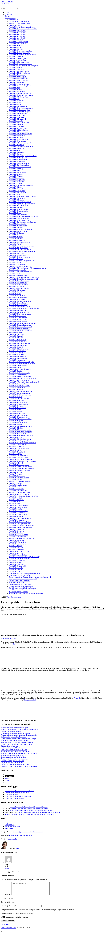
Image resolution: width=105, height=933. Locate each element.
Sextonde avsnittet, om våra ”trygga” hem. (14, 755)
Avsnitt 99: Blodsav (15, 571)
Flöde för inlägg (10, 825)
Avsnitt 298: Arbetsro (16, 437)
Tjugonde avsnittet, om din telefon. (12, 762)
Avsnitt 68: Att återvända (17, 513)
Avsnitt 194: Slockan (16, 227)
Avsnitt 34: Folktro (15, 450)
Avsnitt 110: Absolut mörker (18, 58)
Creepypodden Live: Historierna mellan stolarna (24, 573)
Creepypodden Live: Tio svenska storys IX (23, 579)
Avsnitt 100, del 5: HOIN (17, 38)
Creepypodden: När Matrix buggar (20, 835)
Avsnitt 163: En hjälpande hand (19, 165)
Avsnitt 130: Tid (14, 99)
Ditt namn (4, 898)
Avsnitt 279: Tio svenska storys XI (20, 398)
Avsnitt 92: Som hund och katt (19, 558)
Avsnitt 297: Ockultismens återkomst (21, 435)
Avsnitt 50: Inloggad (15, 479)
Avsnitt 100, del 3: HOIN (17, 34)
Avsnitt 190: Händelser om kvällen (20, 220)
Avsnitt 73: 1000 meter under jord (20, 522)
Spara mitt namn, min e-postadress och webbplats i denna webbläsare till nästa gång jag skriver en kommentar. (38, 910)
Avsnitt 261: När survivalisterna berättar (22, 364)
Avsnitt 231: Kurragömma (17, 303)
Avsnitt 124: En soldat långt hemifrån (21, 86)
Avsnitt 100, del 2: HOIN (17, 32)
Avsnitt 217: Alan (14, 273)
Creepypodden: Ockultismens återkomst (18, 796)
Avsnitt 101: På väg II (16, 40)
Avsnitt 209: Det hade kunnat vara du (21, 257)
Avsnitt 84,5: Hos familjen (17, 542)
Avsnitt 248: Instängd (16, 336)
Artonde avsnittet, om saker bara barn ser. (14, 759)
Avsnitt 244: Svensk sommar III (19, 329)
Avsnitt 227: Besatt (15, 294)
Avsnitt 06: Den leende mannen (19, 21)
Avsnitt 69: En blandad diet (18, 514)
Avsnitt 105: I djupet (15, 47)
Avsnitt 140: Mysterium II (17, 119)
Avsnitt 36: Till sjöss (15, 454)
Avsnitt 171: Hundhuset (16, 181)
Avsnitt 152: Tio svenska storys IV (20, 143)
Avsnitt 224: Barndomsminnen (19, 288)
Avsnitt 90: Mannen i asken (18, 555)
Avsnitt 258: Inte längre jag (18, 356)
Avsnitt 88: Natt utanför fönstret (19, 551)
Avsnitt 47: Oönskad (15, 474)
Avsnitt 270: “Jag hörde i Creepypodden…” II (24, 382)
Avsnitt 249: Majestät (16, 338)
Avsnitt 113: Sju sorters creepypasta (20, 64)
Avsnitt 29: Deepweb (16, 421)
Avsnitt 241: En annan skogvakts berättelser (23, 323)
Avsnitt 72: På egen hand (17, 520)
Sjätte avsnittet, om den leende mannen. (13, 737)
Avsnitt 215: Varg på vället (17, 270)
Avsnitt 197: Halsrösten (16, 233)
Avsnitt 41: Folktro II (16, 463)
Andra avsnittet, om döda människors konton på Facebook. (20, 729)
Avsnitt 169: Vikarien (16, 176)
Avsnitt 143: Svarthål (16, 124)
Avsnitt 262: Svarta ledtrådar (18, 365)
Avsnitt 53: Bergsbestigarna (18, 485)
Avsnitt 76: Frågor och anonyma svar (21, 527)
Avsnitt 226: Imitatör (15, 292)
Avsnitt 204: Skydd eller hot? (18, 248)
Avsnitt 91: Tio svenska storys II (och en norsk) (24, 557)
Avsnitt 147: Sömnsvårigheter (18, 132)
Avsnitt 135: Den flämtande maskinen (21, 108)
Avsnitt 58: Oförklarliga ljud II (19, 494)
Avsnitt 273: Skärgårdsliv (17, 387)
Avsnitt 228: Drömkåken (17, 295)
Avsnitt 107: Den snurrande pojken (20, 51)
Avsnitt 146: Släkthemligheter (18, 130)
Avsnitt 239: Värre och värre (18, 318)
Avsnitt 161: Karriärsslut (17, 161)
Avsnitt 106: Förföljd (16, 49)
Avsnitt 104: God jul (15, 45)
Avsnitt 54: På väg (15, 487)
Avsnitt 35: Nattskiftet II (17, 452)
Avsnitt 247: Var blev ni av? (18, 334)
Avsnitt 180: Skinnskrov (17, 200)
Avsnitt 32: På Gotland (16, 446)
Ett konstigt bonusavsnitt (17, 582)
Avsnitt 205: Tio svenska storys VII (20, 249)
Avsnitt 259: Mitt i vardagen (18, 358)
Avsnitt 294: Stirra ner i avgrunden (20, 430)
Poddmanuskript (10, 18)
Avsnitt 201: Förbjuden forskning (20, 242)
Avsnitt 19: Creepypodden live (19, 218)
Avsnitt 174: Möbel (15, 187)
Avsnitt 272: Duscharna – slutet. (19, 386)
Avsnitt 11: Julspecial (16, 56)
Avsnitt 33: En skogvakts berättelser (20, 448)
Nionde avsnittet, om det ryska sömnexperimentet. (17, 742)
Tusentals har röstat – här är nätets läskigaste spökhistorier (28, 807)
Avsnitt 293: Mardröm (16, 428)
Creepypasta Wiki (30, 700)
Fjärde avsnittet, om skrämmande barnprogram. (16, 733)
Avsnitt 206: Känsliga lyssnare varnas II (22, 251)
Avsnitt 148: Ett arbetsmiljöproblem (20, 134)
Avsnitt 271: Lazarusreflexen (18, 384)
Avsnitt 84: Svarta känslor (17, 544)
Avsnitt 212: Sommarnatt (17, 264)
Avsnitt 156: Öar (14, 150)
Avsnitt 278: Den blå (15, 397)
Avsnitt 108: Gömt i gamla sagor (19, 53)
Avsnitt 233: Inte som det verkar (19, 306)
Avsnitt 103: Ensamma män (18, 43)
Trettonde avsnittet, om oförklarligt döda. (14, 750)
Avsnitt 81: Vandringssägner (18, 536)
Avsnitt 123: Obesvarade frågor (19, 84)
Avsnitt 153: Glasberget (16, 145)
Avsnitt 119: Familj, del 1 (17, 75)
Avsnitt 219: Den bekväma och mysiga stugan (24, 277)
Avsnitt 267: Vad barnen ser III (19, 375)
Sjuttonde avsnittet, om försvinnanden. (13, 757)
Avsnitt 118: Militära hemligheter (19, 73)
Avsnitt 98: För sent (15, 570)
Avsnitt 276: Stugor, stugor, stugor (20, 393)
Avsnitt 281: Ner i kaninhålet (18, 404)
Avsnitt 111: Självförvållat (17, 60)
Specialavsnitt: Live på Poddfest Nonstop (22, 588)
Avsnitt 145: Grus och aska (18, 128)
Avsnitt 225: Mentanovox (17, 290)
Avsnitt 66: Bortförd (15, 509)
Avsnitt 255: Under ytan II (17, 351)
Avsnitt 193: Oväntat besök (18, 226)
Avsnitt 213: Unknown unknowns (20, 266)
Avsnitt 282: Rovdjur (16, 406)
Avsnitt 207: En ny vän (16, 253)
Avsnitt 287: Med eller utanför (19, 415)
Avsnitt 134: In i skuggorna (18, 106)
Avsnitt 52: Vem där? (16, 483)
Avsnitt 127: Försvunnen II (17, 91)
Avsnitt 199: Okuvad (16, 237)
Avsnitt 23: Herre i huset (17, 299)
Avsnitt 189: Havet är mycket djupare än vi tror (24, 216)
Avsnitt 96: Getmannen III (17, 566)
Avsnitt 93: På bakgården (17, 560)
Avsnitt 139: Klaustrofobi (17, 115)
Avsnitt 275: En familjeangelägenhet (21, 391)
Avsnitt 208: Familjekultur (17, 255)
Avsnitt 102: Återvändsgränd (18, 42)
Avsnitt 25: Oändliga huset (17, 340)
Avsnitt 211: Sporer (15, 262)
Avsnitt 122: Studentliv (16, 82)
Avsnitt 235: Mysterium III (17, 310)
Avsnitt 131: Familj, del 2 (17, 100)
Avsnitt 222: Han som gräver (18, 284)
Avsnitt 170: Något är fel (17, 180)
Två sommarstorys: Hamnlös (18, 592)
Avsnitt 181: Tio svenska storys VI (20, 202)
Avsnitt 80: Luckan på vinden (18, 535)
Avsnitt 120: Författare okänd (18, 78)
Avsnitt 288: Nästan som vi (18, 417)
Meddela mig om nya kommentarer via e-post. (18, 913)
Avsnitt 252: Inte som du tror (18, 345)
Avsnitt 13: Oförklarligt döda (18, 97)
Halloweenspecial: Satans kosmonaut (21, 586)
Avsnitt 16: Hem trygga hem (18, 157)
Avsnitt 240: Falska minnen (18, 321)
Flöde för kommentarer (12, 826)
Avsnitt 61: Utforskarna (16, 500)
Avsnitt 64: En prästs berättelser (19, 505)
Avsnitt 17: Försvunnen (16, 178)
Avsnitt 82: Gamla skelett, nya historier (21, 538)
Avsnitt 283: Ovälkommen (17, 408)
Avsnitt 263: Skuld (15, 367)
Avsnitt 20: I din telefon (16, 238)
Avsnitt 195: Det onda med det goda (20, 229)
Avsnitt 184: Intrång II (16, 207)
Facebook (77, 698)
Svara (7, 868)
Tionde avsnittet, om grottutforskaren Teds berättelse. (18, 744)
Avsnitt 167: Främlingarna (17, 172)
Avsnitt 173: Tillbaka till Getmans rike (21, 185)
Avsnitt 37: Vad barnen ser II (18, 455)
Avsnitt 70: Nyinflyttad (16, 516)
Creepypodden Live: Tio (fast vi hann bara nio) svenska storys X (30, 577)
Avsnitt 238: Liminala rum (17, 316)
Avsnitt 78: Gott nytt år (16, 531)
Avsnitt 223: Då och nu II (17, 286)
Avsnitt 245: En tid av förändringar (20, 330)
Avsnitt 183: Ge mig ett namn (18, 205)
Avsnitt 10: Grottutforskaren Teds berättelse (23, 29)
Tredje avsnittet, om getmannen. (11, 731)
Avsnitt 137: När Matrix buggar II (20, 112)
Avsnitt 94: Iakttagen (15, 562)
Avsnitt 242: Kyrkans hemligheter (20, 325)
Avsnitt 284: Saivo (15, 409)
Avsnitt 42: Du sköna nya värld (19, 465)
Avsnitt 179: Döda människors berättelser (22, 196)
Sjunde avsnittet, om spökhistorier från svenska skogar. (18, 739)
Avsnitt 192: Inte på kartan (17, 224)
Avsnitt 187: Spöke (15, 213)
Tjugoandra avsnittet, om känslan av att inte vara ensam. (19, 766)
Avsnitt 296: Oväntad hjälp (17, 433)
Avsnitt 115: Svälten (15, 67)
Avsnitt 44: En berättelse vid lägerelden (21, 468)
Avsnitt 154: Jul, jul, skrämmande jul (21, 146)
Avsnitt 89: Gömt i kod (16, 553)
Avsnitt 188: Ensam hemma (18, 215)
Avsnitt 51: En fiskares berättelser (20, 481)
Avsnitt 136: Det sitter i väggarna (19, 110)
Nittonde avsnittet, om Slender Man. (12, 761)
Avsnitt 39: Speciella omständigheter (21, 459)
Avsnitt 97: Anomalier (16, 568)
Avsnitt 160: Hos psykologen (18, 159)
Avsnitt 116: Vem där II (16, 69)
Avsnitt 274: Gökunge (16, 389)
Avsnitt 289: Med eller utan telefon (20, 419)
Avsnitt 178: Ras (14, 194)
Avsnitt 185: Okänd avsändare (19, 209)
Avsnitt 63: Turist (14, 503)
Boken (7, 12)
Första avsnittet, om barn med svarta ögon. (14, 728)
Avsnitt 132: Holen (15, 102)
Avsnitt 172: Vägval (15, 183)
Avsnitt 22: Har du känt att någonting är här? (23, 279)
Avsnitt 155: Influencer (16, 148)
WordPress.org (9, 828)
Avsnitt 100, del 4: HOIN (17, 36)
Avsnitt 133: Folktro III (16, 104)
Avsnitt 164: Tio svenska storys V (20, 167)
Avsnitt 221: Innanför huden (18, 283)
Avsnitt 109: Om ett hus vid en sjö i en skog (23, 54)
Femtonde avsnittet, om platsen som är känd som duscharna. (20, 753)
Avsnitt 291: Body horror (17, 424)
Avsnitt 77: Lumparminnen (17, 529)
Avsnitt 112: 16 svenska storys (19, 62)
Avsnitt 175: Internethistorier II (19, 189)
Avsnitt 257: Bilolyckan (16, 354)
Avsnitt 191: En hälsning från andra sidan (22, 222)
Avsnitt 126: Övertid (15, 89)
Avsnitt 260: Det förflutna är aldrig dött (21, 362)
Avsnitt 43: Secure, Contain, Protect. (21, 467)
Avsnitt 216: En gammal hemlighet (20, 272)
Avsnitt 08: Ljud (14, 25)
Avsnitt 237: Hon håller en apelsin (20, 314)
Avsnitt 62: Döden (15, 501)
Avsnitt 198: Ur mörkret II (17, 235)
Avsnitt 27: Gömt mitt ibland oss (19, 380)
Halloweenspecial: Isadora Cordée (20, 584)
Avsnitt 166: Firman (15, 170)
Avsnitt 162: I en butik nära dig (19, 163)
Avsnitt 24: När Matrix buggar (19, 319)
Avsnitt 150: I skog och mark (18, 139)
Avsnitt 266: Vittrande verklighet (19, 373)
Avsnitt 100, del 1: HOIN (17, 31)
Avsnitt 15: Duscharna (16, 137)
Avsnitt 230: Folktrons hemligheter (20, 301)
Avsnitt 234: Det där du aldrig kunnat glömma (24, 308)
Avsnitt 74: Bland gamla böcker (19, 524)
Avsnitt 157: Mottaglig (16, 152)
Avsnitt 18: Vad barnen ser (17, 198)
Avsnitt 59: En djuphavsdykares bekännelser (23, 496)
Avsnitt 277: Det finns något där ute (20, 395)
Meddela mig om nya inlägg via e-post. (16, 917)
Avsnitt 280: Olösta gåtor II (18, 402)
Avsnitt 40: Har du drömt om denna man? (22, 461)
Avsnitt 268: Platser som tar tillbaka (20, 376)
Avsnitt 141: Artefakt (16, 121)
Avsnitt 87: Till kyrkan (16, 549)
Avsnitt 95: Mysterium (16, 564)
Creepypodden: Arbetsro (13, 794)
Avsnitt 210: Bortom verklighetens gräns (22, 261)
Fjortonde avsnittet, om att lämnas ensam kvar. (16, 751)
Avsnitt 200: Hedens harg (17, 240)
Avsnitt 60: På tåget (15, 498)
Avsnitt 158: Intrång (15, 154)
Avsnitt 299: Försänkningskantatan (20, 439)
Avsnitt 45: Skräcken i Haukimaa (19, 470)
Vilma (7, 814)
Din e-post (4, 902)
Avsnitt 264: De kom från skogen (20, 369)
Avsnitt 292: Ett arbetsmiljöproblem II (21, 426)
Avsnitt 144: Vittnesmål (16, 126)
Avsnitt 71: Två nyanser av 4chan (20, 518)
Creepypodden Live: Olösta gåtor (20, 575)
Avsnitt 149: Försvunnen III (18, 135)
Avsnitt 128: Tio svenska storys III (20, 93)
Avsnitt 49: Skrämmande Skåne (19, 478)
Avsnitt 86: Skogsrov (16, 547)
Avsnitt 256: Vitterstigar (16, 352)
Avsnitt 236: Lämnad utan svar (19, 312)
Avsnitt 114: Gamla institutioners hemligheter (23, 66)
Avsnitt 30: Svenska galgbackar (19, 441)
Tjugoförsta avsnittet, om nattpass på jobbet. (15, 764)
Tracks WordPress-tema (8, 928)
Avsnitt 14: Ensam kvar (16, 117)
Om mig (7, 16)
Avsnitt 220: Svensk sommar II (19, 281)
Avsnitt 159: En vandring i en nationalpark (23, 156)
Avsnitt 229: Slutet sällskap (18, 297)
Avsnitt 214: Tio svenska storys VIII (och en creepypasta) (27, 268)
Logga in (8, 823)
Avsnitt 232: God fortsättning (18, 305)
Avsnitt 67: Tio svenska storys (18, 511)
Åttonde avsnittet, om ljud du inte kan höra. (15, 740)
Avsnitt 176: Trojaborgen (17, 191)
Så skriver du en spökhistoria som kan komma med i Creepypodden (33, 814)
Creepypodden (9, 14)
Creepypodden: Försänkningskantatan (17, 793)
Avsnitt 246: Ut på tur (16, 332)
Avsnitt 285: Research (16, 411)
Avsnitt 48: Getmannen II (17, 476)
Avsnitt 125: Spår (14, 88)
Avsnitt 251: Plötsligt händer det (19, 343)
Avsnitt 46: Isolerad (15, 472)
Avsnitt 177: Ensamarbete (17, 192)
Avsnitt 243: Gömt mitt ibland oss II (20, 327)
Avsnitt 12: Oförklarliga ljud (18, 77)
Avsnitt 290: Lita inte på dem (18, 422)
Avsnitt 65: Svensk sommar (18, 507)
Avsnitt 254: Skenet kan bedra (19, 349)
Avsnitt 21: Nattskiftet (16, 259)
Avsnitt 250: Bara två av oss (18, 341)
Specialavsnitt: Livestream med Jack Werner (23, 590)
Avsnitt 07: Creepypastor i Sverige (20, 23)
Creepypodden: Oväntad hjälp (14, 798)
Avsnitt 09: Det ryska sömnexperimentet (22, 27)
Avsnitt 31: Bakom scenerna (18, 444)
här (14, 644)
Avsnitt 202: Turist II (15, 244)
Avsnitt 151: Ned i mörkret (17, 141)
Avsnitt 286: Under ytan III (18, 413)
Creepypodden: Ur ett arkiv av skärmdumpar (19, 791)
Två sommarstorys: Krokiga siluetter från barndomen (26, 593)
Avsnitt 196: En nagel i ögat (18, 231)
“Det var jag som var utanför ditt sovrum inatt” (28, 832)
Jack (8, 597)
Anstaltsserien (13, 20)
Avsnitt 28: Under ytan (16, 400)
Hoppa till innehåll (7, 2)
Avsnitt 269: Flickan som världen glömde (22, 378)
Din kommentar (6, 894)
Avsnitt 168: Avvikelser (16, 174)
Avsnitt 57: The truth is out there (19, 492)
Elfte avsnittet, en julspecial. (10, 746)
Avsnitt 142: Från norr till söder (19, 123)
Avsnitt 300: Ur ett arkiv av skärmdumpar (22, 443)
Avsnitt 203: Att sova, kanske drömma (21, 246)
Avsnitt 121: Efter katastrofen (18, 80)
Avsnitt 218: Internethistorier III (19, 275)
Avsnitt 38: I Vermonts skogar (18, 457)
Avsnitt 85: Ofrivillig (15, 546)
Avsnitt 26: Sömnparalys (17, 360)
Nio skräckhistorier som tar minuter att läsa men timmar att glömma (32, 810)
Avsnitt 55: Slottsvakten (16, 489)
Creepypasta (5, 3)
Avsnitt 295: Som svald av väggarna (20, 432)
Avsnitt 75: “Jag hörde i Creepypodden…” (23, 525)
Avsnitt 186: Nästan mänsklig (18, 211)
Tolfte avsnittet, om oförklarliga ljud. (12, 748)
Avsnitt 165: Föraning (16, 169)
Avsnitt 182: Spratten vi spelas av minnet (22, 203)
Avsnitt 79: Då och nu (16, 533)
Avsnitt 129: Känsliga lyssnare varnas (21, 95)
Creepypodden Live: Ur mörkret (19, 581)
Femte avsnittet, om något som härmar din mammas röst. (19, 735)
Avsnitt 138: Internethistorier (18, 113)
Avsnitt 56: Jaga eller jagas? (18, 490)
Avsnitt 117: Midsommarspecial (19, 71)
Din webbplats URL (7, 906)
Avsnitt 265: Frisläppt (16, 371)
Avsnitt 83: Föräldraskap (17, 540)
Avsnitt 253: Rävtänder (16, 347)
